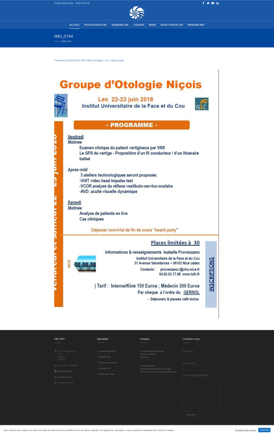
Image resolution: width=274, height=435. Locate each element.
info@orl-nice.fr (64, 377)
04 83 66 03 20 (82, 3)
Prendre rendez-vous (63, 3)
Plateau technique (107, 374)
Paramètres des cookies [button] (245, 430)
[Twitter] (208, 3)
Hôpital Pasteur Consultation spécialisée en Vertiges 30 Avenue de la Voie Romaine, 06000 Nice (158, 368)
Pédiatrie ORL (105, 357)
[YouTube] (212, 3)
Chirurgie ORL (105, 368)
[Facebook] (203, 3)
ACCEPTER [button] (264, 430)
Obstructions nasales (108, 362)
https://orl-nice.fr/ (65, 371)
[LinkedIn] (217, 3)
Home (57, 41)
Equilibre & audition (107, 351)
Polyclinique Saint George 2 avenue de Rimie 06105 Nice (152, 354)
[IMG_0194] (137, 194)
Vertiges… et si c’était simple (109, 60)
